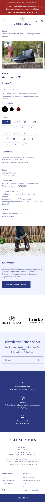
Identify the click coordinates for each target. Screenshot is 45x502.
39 (14, 128)
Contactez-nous (22, 423)
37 (25, 122)
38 (5, 128)
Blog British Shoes (8, 481)
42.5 (34, 133)
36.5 (16, 122)
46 (15, 145)
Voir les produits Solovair (16, 285)
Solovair (5, 31)
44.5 (23, 139)
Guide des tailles (7, 151)
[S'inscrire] (38, 360)
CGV (24, 484)
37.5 (34, 122)
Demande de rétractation (30, 490)
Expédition (5, 487)
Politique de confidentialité (31, 481)
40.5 (6, 133)
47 (24, 145)
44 (14, 139)
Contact (4, 477)
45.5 (6, 145)
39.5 (23, 128)
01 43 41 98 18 (24, 452)
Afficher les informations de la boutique (15, 162)
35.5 (6, 122)
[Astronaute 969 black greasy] (12, 109)
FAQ (3, 490)
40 (32, 128)
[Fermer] (42, 7)
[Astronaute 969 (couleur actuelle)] (5, 109)
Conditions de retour (29, 487)
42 (25, 133)
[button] (3, 21)
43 (5, 139)
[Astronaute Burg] (19, 109)
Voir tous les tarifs (8, 216)
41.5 (16, 133)
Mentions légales (28, 477)
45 (32, 139)
